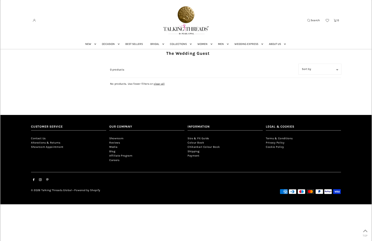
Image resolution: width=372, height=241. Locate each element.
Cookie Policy (275, 147)
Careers (114, 160)
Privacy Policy (275, 142)
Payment (193, 155)
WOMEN (202, 44)
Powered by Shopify (87, 190)
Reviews (114, 142)
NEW (88, 44)
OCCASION (108, 44)
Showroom (116, 138)
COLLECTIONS (178, 44)
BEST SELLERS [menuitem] (134, 44)
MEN (221, 44)
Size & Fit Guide (198, 138)
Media (113, 147)
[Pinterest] (47, 180)
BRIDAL (154, 44)
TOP (365, 235)
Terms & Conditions (279, 138)
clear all (159, 83)
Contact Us (38, 138)
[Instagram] (40, 180)
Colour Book (196, 142)
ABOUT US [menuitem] (275, 44)
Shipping (194, 151)
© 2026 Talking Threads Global (51, 190)
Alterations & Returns (45, 142)
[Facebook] (33, 180)
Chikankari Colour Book (204, 147)
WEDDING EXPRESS (246, 44)
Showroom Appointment (47, 147)
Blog (112, 151)
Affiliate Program (121, 155)
